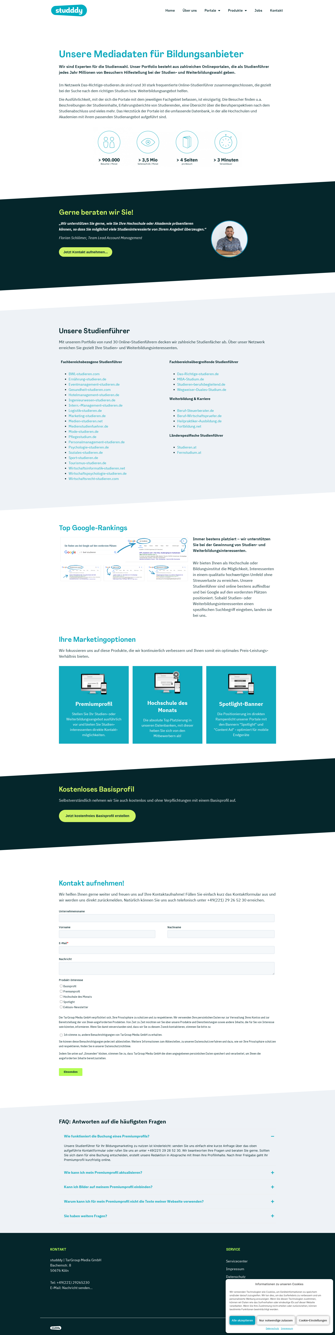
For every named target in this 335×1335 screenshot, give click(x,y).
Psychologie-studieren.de (89, 447)
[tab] (167, 1136)
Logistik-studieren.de (85, 410)
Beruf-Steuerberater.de (195, 410)
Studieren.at (186, 447)
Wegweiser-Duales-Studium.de (201, 389)
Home (170, 10)
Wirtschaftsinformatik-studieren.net (97, 468)
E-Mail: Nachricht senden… (71, 1288)
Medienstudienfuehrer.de (88, 426)
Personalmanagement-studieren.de (97, 442)
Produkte (235, 10)
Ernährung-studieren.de (87, 379)
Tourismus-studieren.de (87, 463)
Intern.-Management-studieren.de (96, 405)
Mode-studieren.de (83, 431)
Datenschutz (272, 1328)
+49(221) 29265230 (73, 1282)
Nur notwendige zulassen (276, 1320)
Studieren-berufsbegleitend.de (201, 384)
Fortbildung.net (189, 426)
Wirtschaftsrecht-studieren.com (94, 478)
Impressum (287, 1328)
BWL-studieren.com (84, 374)
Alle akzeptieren (242, 1320)
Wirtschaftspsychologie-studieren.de (98, 473)
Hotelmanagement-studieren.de (94, 395)
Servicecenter (237, 1261)
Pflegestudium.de (82, 437)
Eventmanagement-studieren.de (94, 384)
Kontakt (276, 10)
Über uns (190, 10)
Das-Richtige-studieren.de (198, 374)
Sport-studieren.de (83, 457)
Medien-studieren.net (86, 421)
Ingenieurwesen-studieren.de (92, 400)
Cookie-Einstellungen (313, 1320)
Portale (210, 10)
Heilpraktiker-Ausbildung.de (199, 421)
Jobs (258, 10)
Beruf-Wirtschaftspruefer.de (199, 416)
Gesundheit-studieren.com (90, 389)
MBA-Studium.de (190, 379)
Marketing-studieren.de (87, 416)
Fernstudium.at (189, 452)
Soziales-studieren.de (86, 452)
